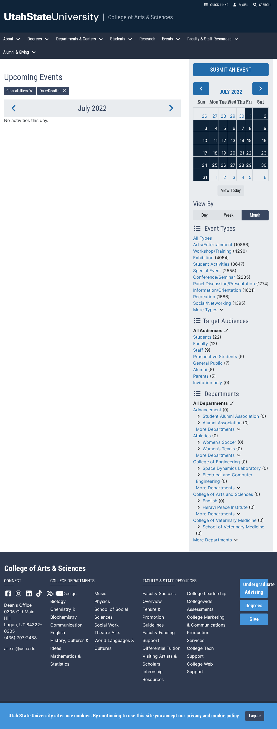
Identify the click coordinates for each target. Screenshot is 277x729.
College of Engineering (216, 461)
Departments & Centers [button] (76, 38)
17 (205, 153)
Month (255, 215)
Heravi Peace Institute (225, 507)
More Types (205, 309)
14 (242, 140)
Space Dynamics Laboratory (232, 468)
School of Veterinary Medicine (233, 526)
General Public (208, 363)
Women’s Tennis (219, 448)
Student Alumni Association (231, 416)
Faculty (200, 343)
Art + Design (63, 593)
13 (233, 140)
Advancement (207, 409)
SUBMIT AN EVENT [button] (230, 69)
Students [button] (117, 38)
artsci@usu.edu (19, 648)
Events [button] (167, 38)
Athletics (202, 435)
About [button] (8, 38)
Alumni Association (222, 422)
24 (204, 165)
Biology (58, 601)
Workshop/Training (212, 251)
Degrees (253, 606)
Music (100, 593)
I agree (255, 715)
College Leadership (206, 593)
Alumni (200, 369)
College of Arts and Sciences (223, 494)
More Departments (215, 429)
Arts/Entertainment (212, 244)
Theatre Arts (107, 632)
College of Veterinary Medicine (224, 520)
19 (224, 153)
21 (242, 153)
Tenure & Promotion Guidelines (153, 617)
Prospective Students (215, 356)
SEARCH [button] (265, 5)
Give (254, 619)
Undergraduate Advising (255, 588)
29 (232, 116)
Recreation (204, 296)
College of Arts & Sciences (140, 17)
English (210, 500)
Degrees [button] (34, 38)
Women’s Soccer (219, 442)
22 (249, 153)
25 (214, 165)
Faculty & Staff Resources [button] (209, 38)
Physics (102, 601)
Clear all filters (17, 91)
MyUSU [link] (243, 5)
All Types (202, 238)
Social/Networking (212, 303)
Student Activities (211, 264)
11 (215, 140)
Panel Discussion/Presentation (224, 283)
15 (249, 140)
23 (263, 153)
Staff (198, 350)
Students (202, 337)
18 (215, 153)
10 (205, 140)
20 (232, 153)
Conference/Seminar (214, 277)
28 (223, 116)
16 (264, 140)
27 (214, 116)
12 (224, 140)
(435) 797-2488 (20, 637)
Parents (201, 376)
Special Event (207, 270)
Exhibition (203, 257)
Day (204, 215)
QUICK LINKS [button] (219, 5)
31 (205, 177)
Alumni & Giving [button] (16, 52)
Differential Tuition (161, 648)
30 (241, 116)
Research (147, 38)
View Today (231, 190)
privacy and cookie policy (212, 716)
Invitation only (207, 382)
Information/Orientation (217, 290)
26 (204, 116)
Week (228, 215)
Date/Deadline (51, 91)
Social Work (106, 625)
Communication (66, 625)
